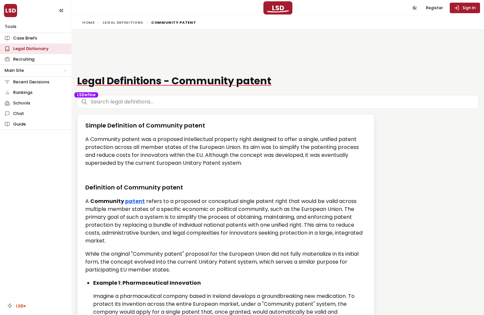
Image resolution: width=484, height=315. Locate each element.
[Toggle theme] (414, 8)
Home (88, 22)
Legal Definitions (123, 22)
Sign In (469, 8)
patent (135, 201)
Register (434, 8)
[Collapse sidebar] (61, 10)
